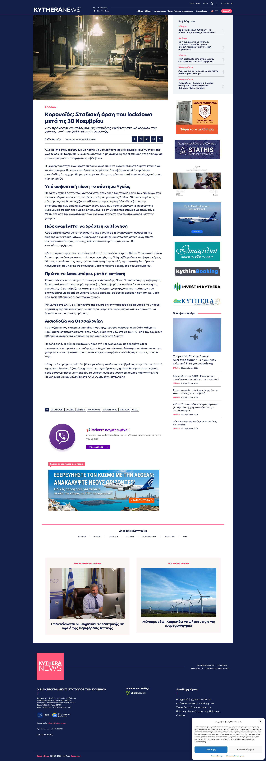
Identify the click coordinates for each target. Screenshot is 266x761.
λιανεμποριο (110, 410)
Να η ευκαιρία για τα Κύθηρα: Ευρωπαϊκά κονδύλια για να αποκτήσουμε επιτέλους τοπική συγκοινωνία (194, 46)
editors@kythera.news (57, 723)
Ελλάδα (176, 368)
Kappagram (76, 756)
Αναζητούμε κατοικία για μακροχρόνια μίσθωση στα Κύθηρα (198, 72)
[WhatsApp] (141, 139)
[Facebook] (221, 3)
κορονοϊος (94, 410)
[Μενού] (216, 11)
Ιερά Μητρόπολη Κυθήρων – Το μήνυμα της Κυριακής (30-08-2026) (196, 31)
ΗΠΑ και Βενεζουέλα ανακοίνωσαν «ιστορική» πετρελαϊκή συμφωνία (196, 60)
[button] (260, 721)
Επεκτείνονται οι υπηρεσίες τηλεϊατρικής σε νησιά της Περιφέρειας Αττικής (87, 626)
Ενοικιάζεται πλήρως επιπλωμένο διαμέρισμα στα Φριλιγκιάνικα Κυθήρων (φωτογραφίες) (195, 85)
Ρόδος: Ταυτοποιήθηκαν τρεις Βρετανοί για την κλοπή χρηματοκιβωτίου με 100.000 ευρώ (196, 407)
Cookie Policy (216, 756)
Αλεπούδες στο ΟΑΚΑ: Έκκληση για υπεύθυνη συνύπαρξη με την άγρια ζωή (196, 377)
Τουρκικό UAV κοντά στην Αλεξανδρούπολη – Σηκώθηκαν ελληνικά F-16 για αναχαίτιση (194, 360)
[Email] (153, 139)
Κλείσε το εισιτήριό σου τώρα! (66, 464)
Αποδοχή (211, 749)
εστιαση (81, 410)
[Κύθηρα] (50, 666)
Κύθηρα (182, 26)
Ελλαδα (50, 107)
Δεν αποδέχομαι (245, 749)
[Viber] (160, 139)
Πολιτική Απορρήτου (235, 756)
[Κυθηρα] (63, 9)
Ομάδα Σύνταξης (53, 139)
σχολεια (124, 410)
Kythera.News (43, 756)
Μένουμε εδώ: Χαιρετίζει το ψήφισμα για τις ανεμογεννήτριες (178, 623)
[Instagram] (225, 3)
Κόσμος (182, 55)
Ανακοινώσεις (185, 67)
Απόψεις (182, 38)
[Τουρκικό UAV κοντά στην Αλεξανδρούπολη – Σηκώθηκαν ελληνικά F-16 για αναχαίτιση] (197, 335)
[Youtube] (228, 3)
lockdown (57, 410)
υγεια (135, 410)
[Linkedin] (231, 3)
